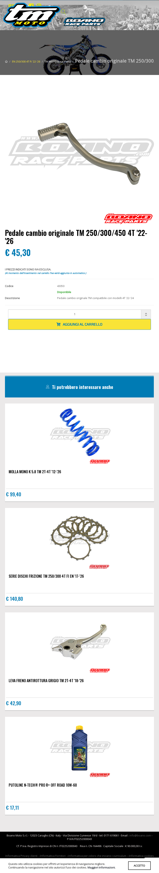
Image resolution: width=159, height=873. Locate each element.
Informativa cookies (141, 856)
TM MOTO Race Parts (58, 61)
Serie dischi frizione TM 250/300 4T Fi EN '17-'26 (46, 576)
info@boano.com (140, 835)
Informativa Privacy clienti (21, 856)
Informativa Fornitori (53, 856)
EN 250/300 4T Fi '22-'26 (26, 61)
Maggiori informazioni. (102, 867)
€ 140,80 (14, 598)
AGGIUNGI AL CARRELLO (81, 324)
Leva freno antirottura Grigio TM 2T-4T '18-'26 (46, 680)
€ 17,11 (12, 807)
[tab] (79, 387)
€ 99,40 (13, 494)
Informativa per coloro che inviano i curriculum (97, 856)
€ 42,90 (13, 703)
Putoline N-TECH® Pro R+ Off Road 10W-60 (43, 785)
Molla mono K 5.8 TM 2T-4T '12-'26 (35, 471)
